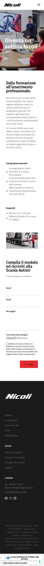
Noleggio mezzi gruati (15, 462)
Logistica (9, 467)
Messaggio (11, 311)
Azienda (8, 415)
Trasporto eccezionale (15, 457)
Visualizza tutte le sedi (16, 492)
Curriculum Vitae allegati (17, 334)
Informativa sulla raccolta (15, 563)
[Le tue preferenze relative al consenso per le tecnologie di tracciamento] (39, 561)
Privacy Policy (17, 354)
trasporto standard (13, 452)
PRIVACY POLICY (32, 542)
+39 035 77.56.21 (16, 484)
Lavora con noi (11, 425)
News (7, 430)
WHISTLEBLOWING (25, 545)
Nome (9, 288)
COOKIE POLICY (11, 545)
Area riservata (11, 435)
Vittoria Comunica (23, 548)
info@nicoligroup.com (22, 487)
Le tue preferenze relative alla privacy (24, 558)
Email (8, 299)
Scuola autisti (11, 420)
